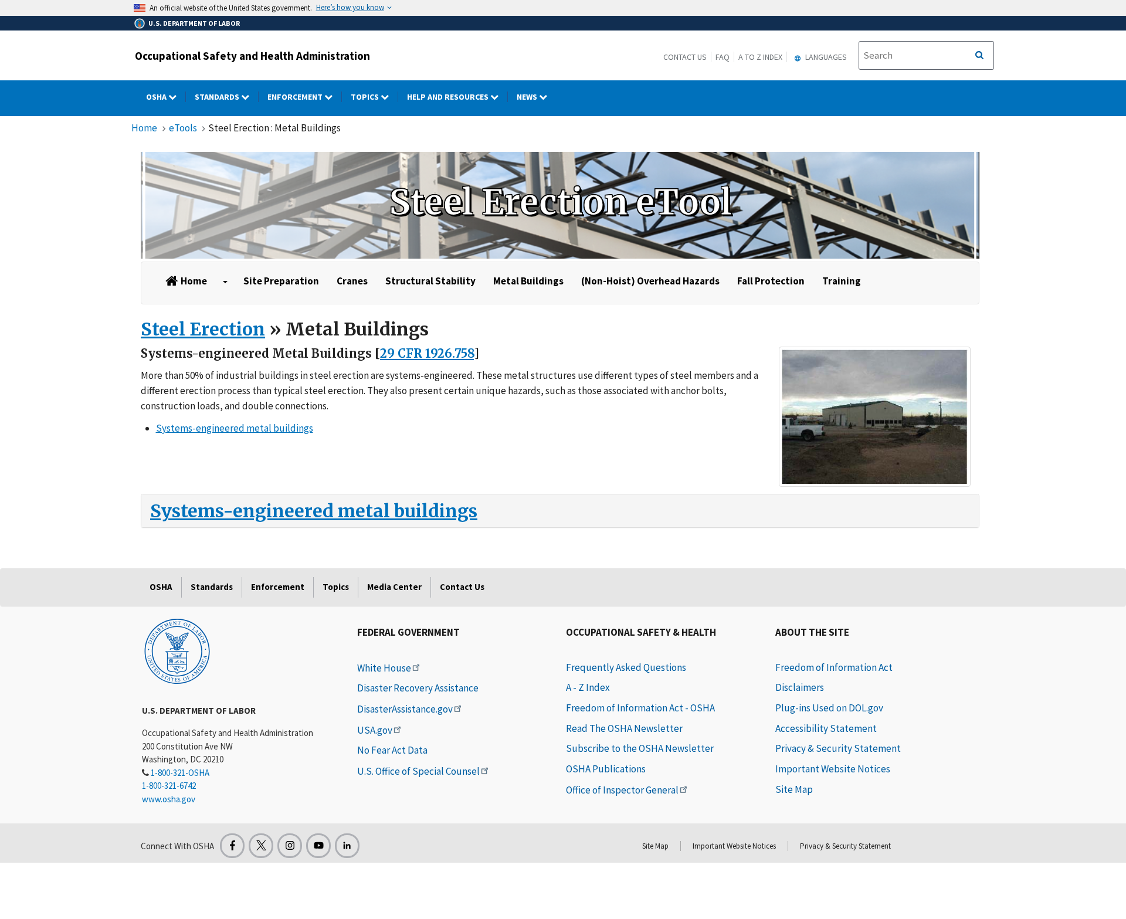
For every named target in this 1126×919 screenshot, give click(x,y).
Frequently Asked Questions (626, 667)
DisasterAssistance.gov (405, 709)
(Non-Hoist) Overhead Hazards (650, 280)
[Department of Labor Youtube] (318, 845)
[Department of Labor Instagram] (289, 845)
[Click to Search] (979, 56)
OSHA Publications (606, 768)
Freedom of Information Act (834, 667)
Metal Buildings (528, 280)
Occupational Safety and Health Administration (252, 56)
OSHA (157, 96)
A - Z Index (588, 687)
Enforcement (295, 96)
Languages (825, 57)
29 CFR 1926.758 (427, 353)
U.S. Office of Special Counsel (418, 771)
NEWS (528, 96)
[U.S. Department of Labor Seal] (177, 650)
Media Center (394, 586)
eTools (183, 127)
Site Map (794, 789)
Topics (366, 96)
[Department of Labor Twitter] (261, 845)
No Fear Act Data (392, 750)
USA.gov (374, 730)
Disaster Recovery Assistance (418, 687)
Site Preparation (281, 280)
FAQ (722, 57)
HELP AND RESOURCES (448, 96)
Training (841, 280)
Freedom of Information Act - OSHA (640, 707)
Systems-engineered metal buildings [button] (234, 428)
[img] (560, 205)
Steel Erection (203, 329)
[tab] (560, 510)
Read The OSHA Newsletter (624, 728)
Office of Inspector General (622, 790)
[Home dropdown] (225, 282)
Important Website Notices (832, 768)
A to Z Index (760, 57)
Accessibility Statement (826, 728)
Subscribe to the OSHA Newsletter (640, 748)
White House (384, 668)
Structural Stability (430, 280)
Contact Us (685, 57)
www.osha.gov (168, 799)
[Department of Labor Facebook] (232, 845)
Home (144, 127)
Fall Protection (771, 280)
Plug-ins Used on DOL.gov (829, 707)
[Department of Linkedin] (347, 845)
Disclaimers (799, 687)
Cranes (352, 280)
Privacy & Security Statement (838, 748)
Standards (218, 96)
